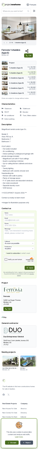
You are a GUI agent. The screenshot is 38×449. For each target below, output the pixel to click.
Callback (7, 241)
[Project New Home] (11, 4)
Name (6, 213)
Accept (13, 443)
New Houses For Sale (9, 408)
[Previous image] (4, 28)
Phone (7, 223)
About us (24, 408)
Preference (8, 246)
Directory (24, 413)
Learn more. (19, 437)
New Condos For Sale (9, 413)
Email (6, 218)
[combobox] (16, 11)
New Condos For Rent (9, 417)
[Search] (28, 11)
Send (31, 268)
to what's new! (18, 253)
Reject (28, 443)
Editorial (23, 417)
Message (7, 229)
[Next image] (33, 28)
